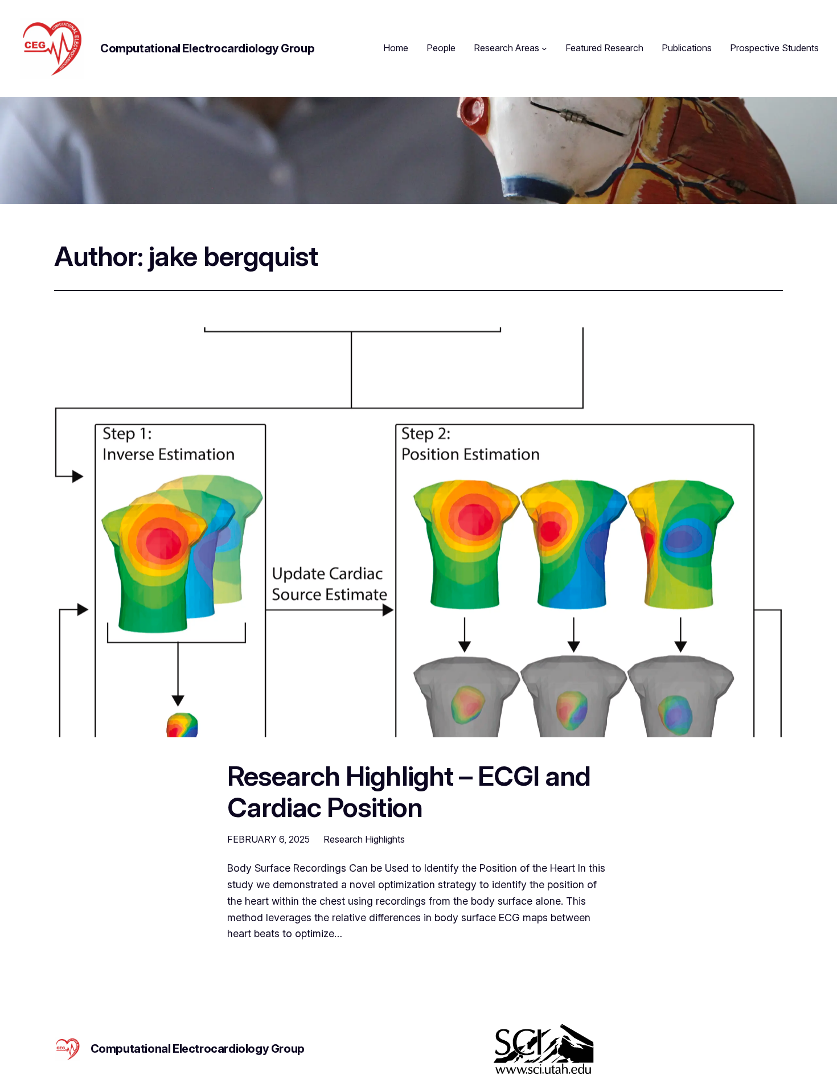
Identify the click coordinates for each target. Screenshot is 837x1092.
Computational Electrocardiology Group (207, 48)
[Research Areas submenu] (544, 48)
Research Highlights (364, 839)
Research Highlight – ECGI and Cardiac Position (408, 791)
